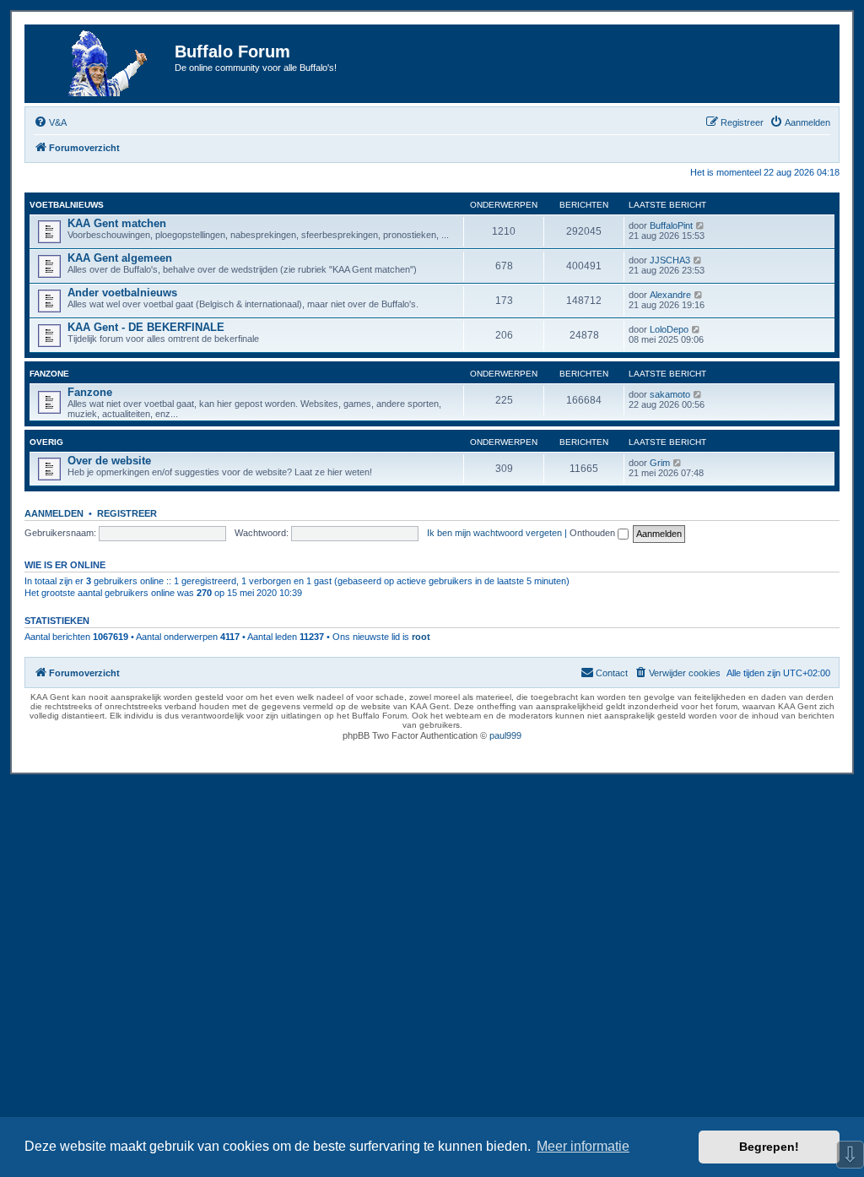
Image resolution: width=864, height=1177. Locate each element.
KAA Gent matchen (117, 223)
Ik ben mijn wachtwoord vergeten (494, 533)
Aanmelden (54, 513)
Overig (46, 442)
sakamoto (670, 394)
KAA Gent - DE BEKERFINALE (146, 327)
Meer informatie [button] (583, 1146)
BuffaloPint (671, 225)
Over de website (109, 460)
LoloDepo (669, 329)
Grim (660, 463)
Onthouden (594, 533)
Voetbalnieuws (67, 204)
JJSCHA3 (670, 260)
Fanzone (49, 373)
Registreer (127, 513)
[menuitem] (50, 122)
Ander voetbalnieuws (122, 292)
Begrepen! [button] (769, 1146)
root (421, 637)
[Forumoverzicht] (102, 64)
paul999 (505, 735)
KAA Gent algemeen (120, 258)
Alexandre (670, 295)
